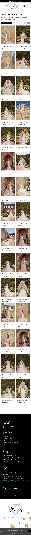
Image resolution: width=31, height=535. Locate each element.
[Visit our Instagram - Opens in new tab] (8, 518)
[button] (3, 6)
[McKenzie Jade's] (15, 6)
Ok (29, 531)
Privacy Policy (7, 440)
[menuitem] (3, 6)
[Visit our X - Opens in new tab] (22, 518)
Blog (4, 444)
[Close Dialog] (1, 531)
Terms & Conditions (9, 438)
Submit (16, 495)
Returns (5, 436)
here (20, 533)
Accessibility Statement (10, 442)
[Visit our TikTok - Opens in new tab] (26, 518)
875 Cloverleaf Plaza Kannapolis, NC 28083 (16, 477)
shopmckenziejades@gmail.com (13, 429)
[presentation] (8, 35)
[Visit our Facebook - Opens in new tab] (4, 518)
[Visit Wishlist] (28, 6)
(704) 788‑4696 (9, 427)
